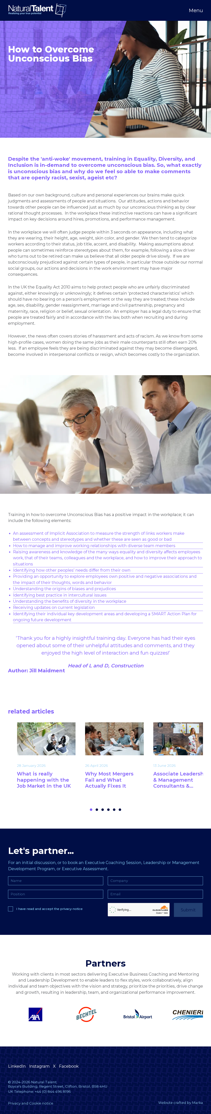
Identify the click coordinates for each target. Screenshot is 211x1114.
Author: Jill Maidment (36, 671)
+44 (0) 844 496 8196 (53, 1091)
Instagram (39, 1066)
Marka (197, 1103)
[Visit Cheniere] (131, 1014)
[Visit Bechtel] (29, 1014)
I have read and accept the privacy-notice (49, 908)
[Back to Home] (37, 10)
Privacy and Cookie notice (30, 1103)
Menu (196, 10)
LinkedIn (17, 1066)
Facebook (69, 1066)
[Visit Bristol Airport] (80, 1014)
